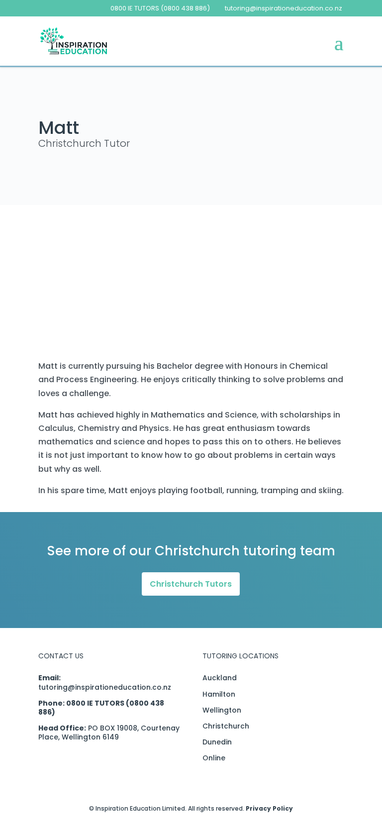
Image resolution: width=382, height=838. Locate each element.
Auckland (219, 678)
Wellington (221, 710)
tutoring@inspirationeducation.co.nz (104, 687)
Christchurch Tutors (191, 584)
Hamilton (218, 694)
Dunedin (217, 742)
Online (213, 758)
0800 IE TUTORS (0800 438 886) (160, 8)
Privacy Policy (269, 808)
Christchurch (225, 726)
